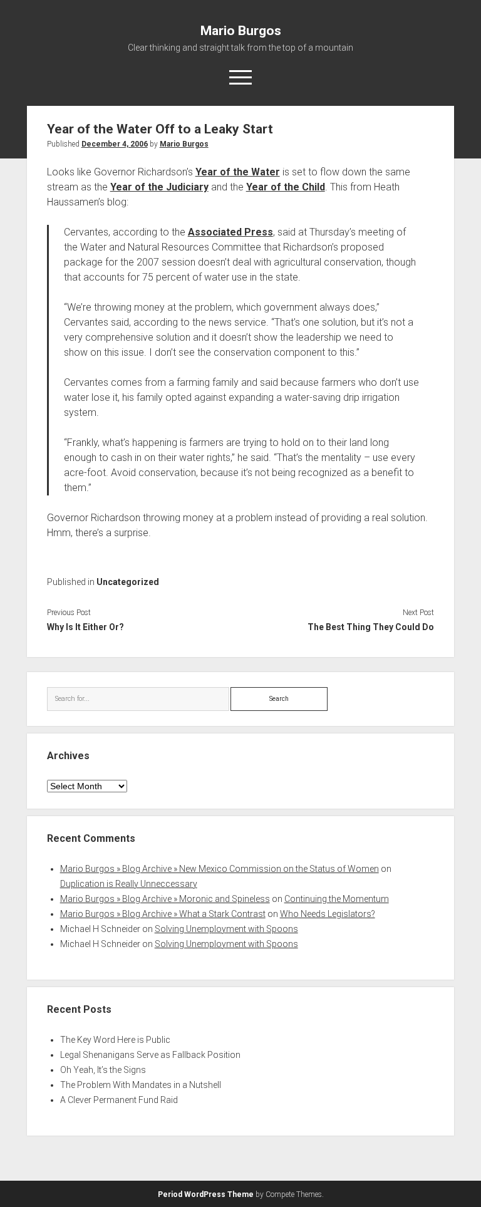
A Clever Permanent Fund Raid (119, 1100)
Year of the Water (237, 172)
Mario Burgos (240, 30)
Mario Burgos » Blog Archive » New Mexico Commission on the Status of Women (219, 869)
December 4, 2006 (114, 144)
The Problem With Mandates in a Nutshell (140, 1085)
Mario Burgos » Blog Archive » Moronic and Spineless (165, 899)
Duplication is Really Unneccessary (128, 884)
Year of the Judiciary (159, 187)
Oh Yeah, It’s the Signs (103, 1070)
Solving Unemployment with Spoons (226, 929)
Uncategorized (127, 582)
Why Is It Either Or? (85, 627)
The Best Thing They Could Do (371, 627)
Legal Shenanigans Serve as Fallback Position (150, 1055)
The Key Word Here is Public (115, 1040)
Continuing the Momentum (336, 899)
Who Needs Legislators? (327, 914)
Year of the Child (285, 187)
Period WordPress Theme (206, 1194)
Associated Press (230, 232)
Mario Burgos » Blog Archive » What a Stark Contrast (163, 914)
